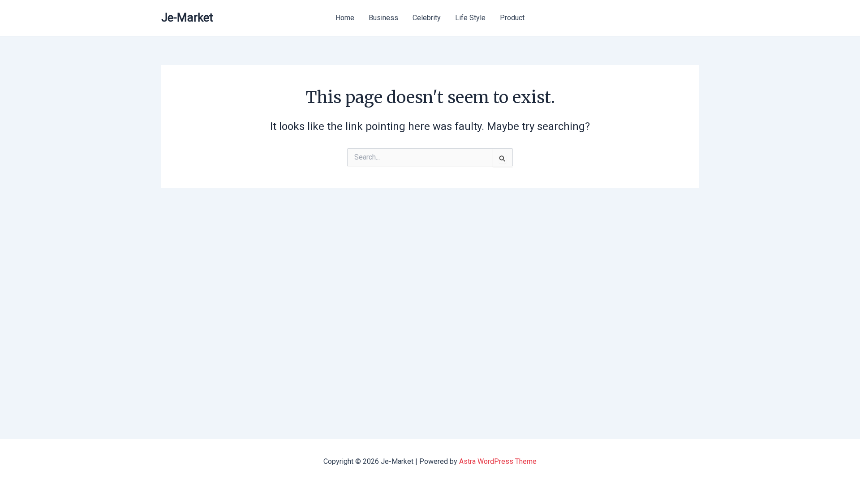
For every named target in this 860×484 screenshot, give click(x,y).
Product (512, 17)
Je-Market (187, 17)
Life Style (470, 17)
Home (344, 17)
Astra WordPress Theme (498, 461)
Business (383, 17)
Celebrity (427, 17)
